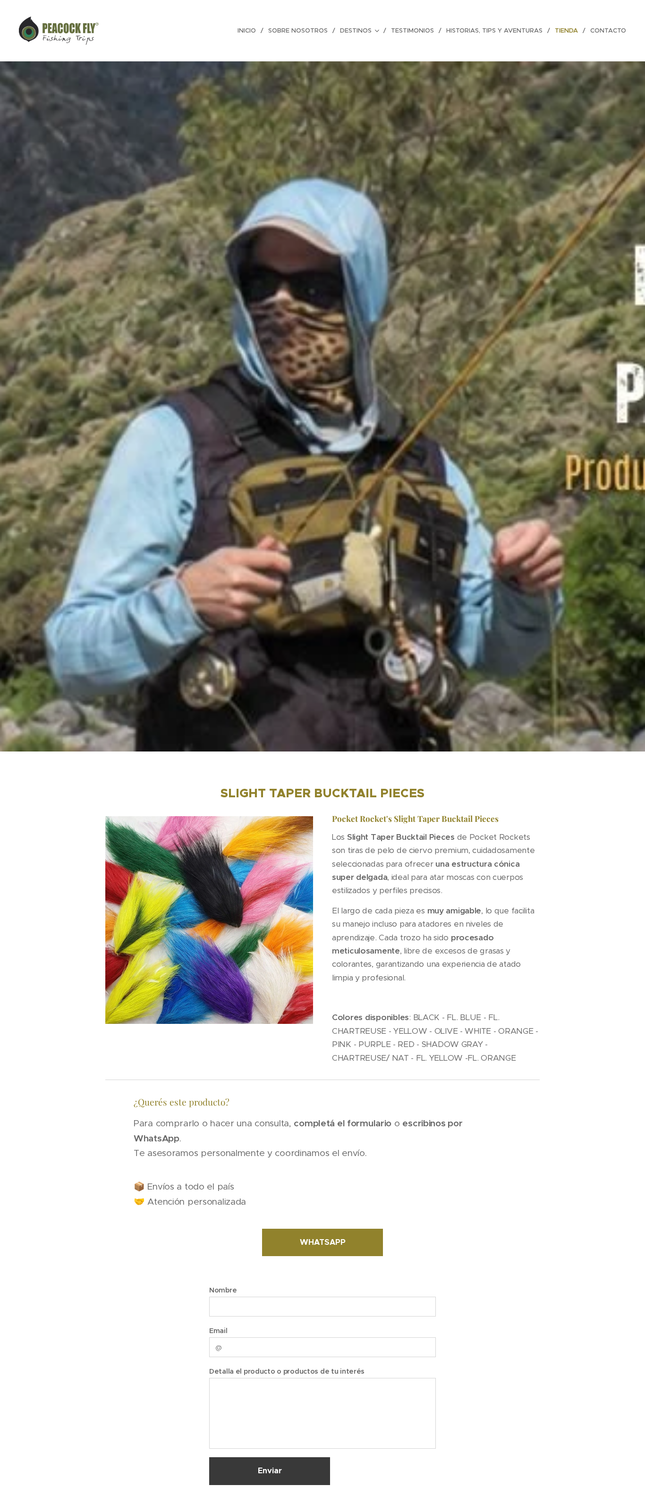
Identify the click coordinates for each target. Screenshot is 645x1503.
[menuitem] (249, 30)
